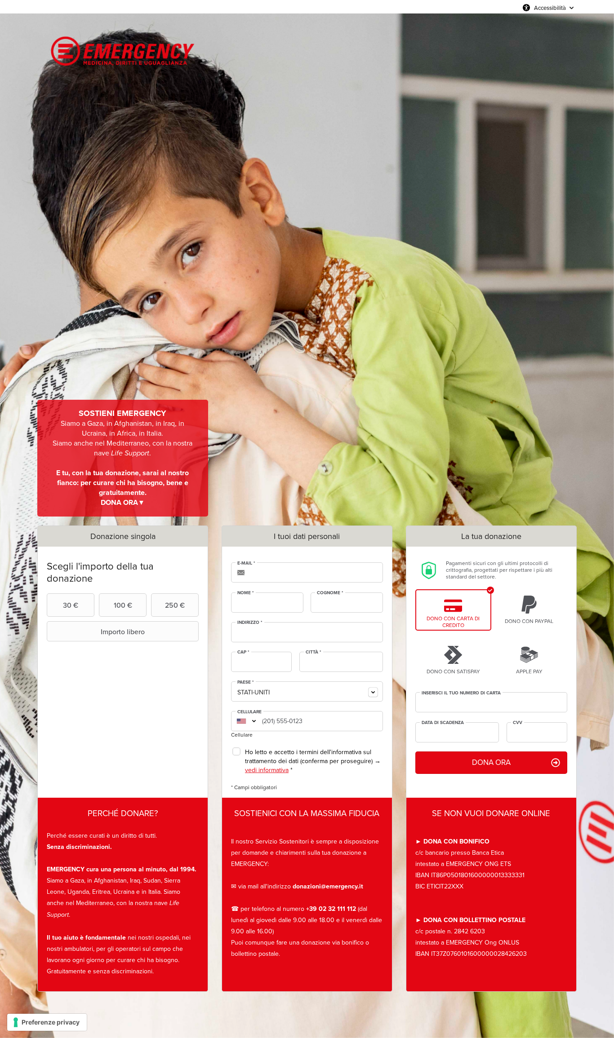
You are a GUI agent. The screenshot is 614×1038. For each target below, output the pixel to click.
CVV (517, 722)
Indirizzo (250, 622)
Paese (245, 682)
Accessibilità (550, 8)
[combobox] (307, 691)
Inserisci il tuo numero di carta (461, 693)
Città (313, 652)
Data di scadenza (443, 722)
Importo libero (123, 631)
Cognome (330, 593)
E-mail (246, 563)
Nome (245, 593)
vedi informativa (267, 770)
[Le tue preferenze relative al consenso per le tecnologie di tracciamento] (47, 1022)
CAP (243, 652)
